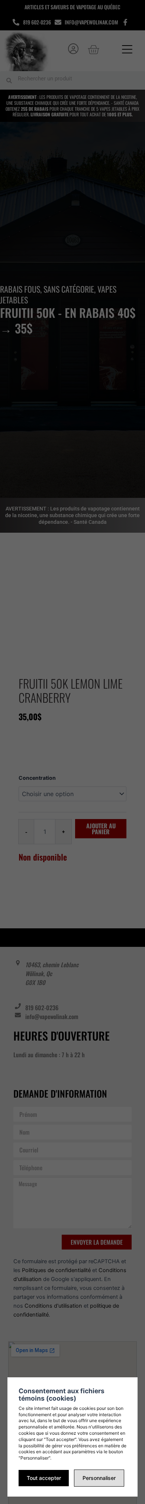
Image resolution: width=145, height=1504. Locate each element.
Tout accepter (44, 1478)
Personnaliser (99, 1478)
